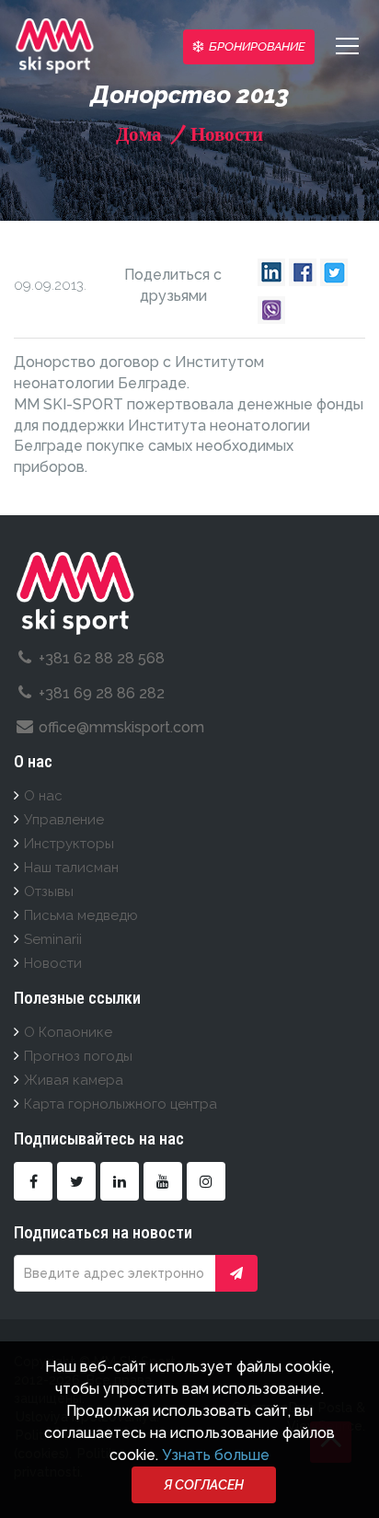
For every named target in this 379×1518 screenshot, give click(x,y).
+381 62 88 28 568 (102, 658)
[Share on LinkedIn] (271, 267)
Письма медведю (81, 915)
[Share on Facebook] (302, 267)
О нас (43, 796)
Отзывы (49, 891)
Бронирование (257, 46)
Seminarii (53, 939)
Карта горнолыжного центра (120, 1104)
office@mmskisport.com (121, 727)
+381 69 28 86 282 (102, 693)
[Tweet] (334, 267)
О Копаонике (68, 1032)
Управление (64, 819)
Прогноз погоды (78, 1056)
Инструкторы (69, 843)
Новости (224, 134)
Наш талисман (71, 867)
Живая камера (73, 1080)
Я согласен (204, 1485)
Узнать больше (216, 1455)
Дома (139, 134)
